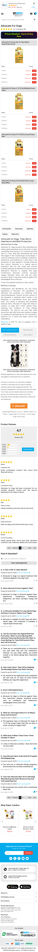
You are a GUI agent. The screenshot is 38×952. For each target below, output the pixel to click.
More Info (15, 234)
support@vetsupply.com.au (17, 876)
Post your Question (19, 563)
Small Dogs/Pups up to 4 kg (12, 412)
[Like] (34, 580)
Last (34, 548)
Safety (5, 234)
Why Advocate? (28, 330)
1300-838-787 (13, 868)
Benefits (30, 229)
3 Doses (4, 74)
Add (34, 70)
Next (29, 548)
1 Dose (4, 70)
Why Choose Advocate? (10, 330)
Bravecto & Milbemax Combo (9, 828)
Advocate (4, 322)
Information (6, 229)
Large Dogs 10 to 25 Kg (17, 414)
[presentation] (2, 821)
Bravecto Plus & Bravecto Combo (28, 828)
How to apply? (28, 335)
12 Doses (5, 82)
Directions (19, 229)
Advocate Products (10, 335)
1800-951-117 (24, 868)
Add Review (28, 449)
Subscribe (28, 853)
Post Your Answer (23, 572)
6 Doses (4, 78)
